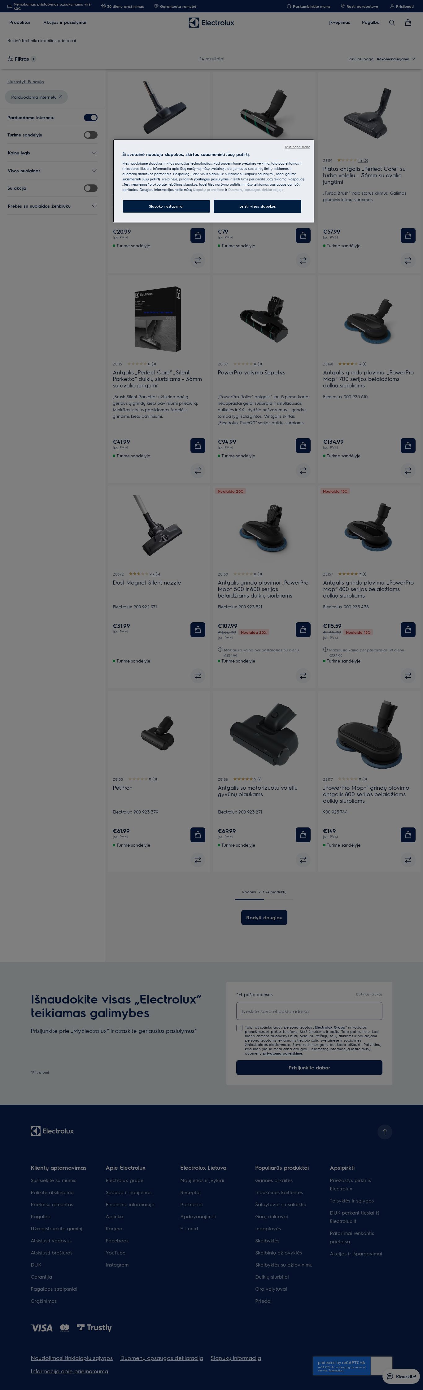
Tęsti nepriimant (297, 147)
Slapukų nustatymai (166, 206)
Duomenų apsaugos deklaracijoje (256, 189)
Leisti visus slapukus (257, 206)
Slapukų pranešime (208, 189)
